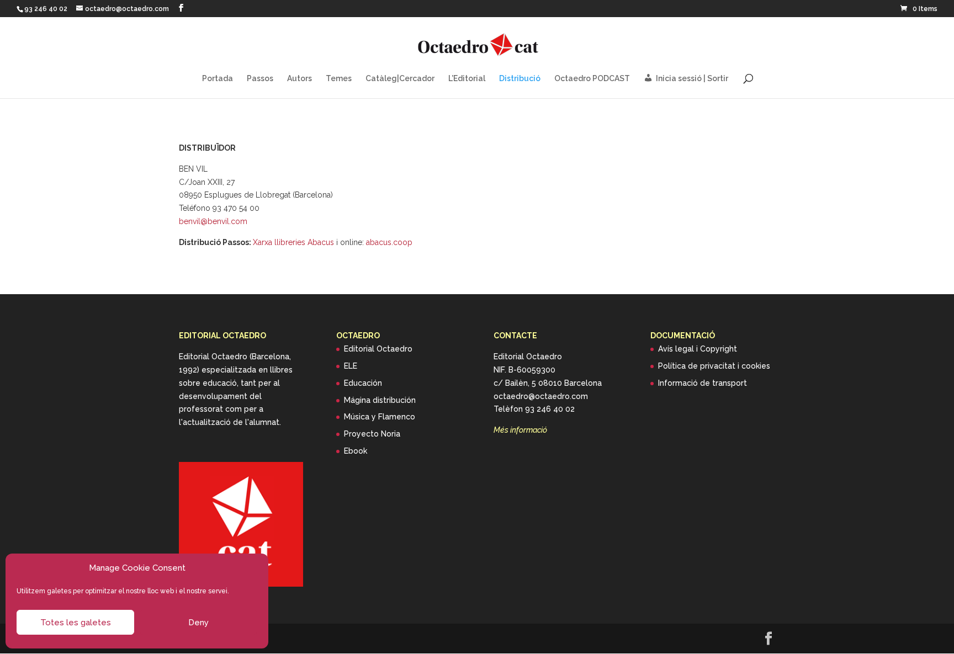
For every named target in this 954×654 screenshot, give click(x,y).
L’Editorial (466, 79)
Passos (260, 79)
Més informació (520, 430)
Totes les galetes (75, 623)
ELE (350, 365)
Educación (363, 383)
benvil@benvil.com (213, 221)
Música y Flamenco (379, 416)
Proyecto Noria (372, 433)
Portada (217, 79)
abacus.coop (389, 242)
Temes (339, 79)
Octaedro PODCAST (592, 79)
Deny (198, 623)
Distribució (519, 79)
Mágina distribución (380, 400)
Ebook (355, 450)
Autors (299, 79)
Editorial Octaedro (378, 348)
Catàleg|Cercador (399, 79)
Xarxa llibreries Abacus (293, 242)
